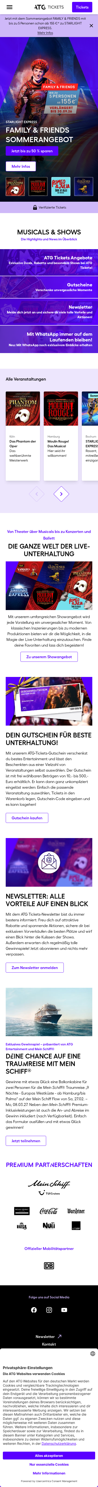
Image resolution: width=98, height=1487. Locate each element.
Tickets (82, 7)
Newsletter (45, 1336)
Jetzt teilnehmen (26, 1141)
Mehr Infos (45, 33)
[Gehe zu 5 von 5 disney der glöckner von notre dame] (83, 186)
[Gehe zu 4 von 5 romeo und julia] (60, 186)
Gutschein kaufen (27, 818)
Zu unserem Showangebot (49, 657)
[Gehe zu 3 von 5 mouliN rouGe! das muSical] (38, 186)
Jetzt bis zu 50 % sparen (32, 151)
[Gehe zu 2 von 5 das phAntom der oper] (15, 186)
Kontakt (49, 1344)
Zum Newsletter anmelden (35, 967)
